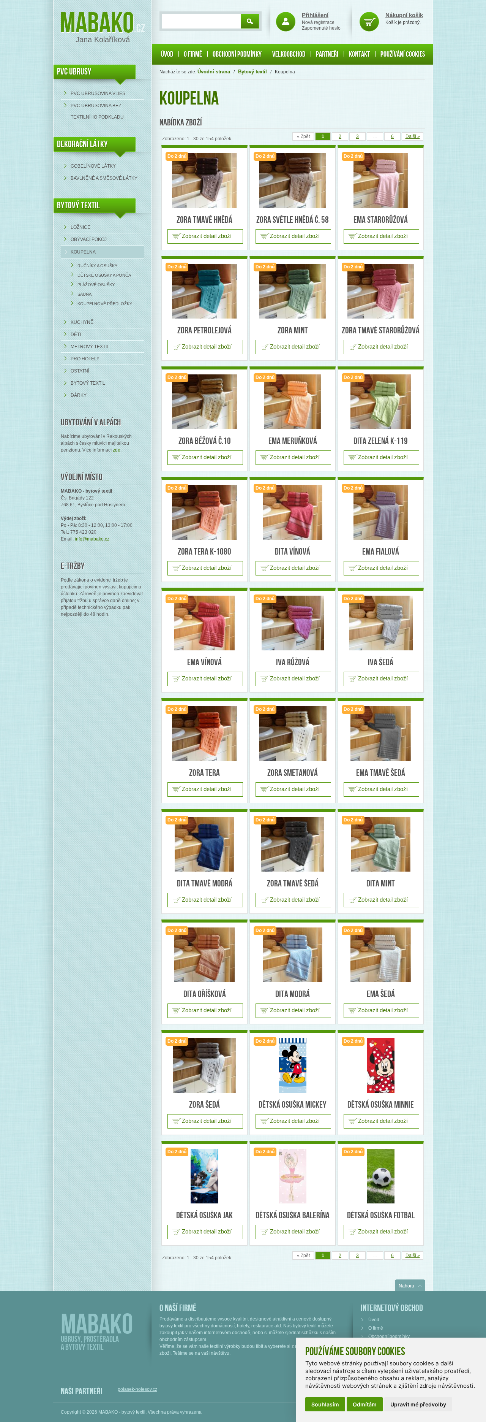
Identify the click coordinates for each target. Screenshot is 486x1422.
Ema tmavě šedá (380, 772)
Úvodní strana (213, 72)
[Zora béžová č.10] (204, 401)
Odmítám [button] (365, 1404)
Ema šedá (381, 994)
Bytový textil (78, 205)
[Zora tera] (204, 733)
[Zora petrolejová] (204, 291)
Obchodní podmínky (237, 54)
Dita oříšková (204, 994)
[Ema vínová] (204, 623)
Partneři (327, 54)
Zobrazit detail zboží (207, 236)
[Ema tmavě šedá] (380, 733)
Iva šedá (380, 662)
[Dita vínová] (292, 512)
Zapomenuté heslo (321, 28)
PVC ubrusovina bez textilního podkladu (97, 111)
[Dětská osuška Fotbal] (380, 1176)
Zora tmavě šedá (293, 883)
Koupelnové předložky (104, 303)
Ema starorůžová (380, 219)
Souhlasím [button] (325, 1404)
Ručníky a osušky (97, 265)
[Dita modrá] (292, 954)
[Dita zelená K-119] (380, 401)
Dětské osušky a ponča (104, 275)
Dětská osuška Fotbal (381, 1215)
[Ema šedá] (380, 954)
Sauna (84, 294)
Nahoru (406, 1286)
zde (116, 450)
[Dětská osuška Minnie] (380, 1065)
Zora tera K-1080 (204, 551)
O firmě (193, 54)
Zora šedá (204, 1104)
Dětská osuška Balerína (293, 1215)
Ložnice (80, 227)
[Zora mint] (292, 291)
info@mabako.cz (92, 539)
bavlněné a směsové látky (104, 178)
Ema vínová (204, 662)
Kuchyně (82, 322)
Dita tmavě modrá (204, 883)
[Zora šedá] (204, 1065)
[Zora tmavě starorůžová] (380, 291)
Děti (76, 334)
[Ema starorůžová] (380, 180)
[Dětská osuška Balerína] (292, 1176)
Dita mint (380, 883)
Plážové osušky (96, 284)
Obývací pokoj (89, 239)
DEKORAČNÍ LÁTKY (82, 144)
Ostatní (80, 371)
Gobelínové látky (93, 166)
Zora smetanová (292, 772)
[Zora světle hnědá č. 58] (292, 180)
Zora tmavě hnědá (204, 219)
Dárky (79, 395)
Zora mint (293, 330)
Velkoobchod (288, 54)
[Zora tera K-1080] (204, 512)
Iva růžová (292, 662)
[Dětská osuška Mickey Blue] (292, 1065)
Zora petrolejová (204, 330)
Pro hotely (85, 358)
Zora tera (204, 772)
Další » (413, 136)
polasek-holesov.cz (137, 1389)
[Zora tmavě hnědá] (204, 180)
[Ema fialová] (380, 512)
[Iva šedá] (380, 623)
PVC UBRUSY (74, 71)
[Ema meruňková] (292, 401)
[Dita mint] (380, 844)
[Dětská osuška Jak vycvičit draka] (204, 1176)
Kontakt (359, 54)
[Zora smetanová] (292, 733)
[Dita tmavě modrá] (204, 844)
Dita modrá (292, 994)
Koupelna (83, 252)
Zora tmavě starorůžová (381, 330)
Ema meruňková (292, 441)
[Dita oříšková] (204, 954)
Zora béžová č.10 (204, 441)
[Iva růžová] (292, 623)
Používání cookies (402, 54)
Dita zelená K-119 (380, 441)
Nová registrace (318, 22)
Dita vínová (292, 551)
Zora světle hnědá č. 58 (292, 219)
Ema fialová (380, 551)
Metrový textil (90, 346)
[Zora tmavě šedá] (292, 844)
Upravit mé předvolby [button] (418, 1404)
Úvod (167, 54)
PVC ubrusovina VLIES (98, 93)
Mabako (97, 23)
